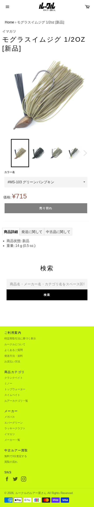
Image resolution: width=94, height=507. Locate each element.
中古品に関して (58, 232)
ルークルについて (14, 344)
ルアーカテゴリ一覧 (16, 400)
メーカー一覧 (12, 439)
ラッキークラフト (14, 428)
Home (9, 22)
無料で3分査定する (15, 456)
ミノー (8, 383)
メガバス (9, 416)
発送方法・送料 (13, 355)
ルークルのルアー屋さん (31, 493)
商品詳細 (11, 232)
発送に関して (31, 232)
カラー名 (9, 172)
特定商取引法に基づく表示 (20, 338)
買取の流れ (10, 461)
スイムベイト (12, 394)
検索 (47, 294)
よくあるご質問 (13, 350)
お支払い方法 (12, 361)
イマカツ (9, 434)
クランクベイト (13, 377)
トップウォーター (14, 389)
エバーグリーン (13, 422)
